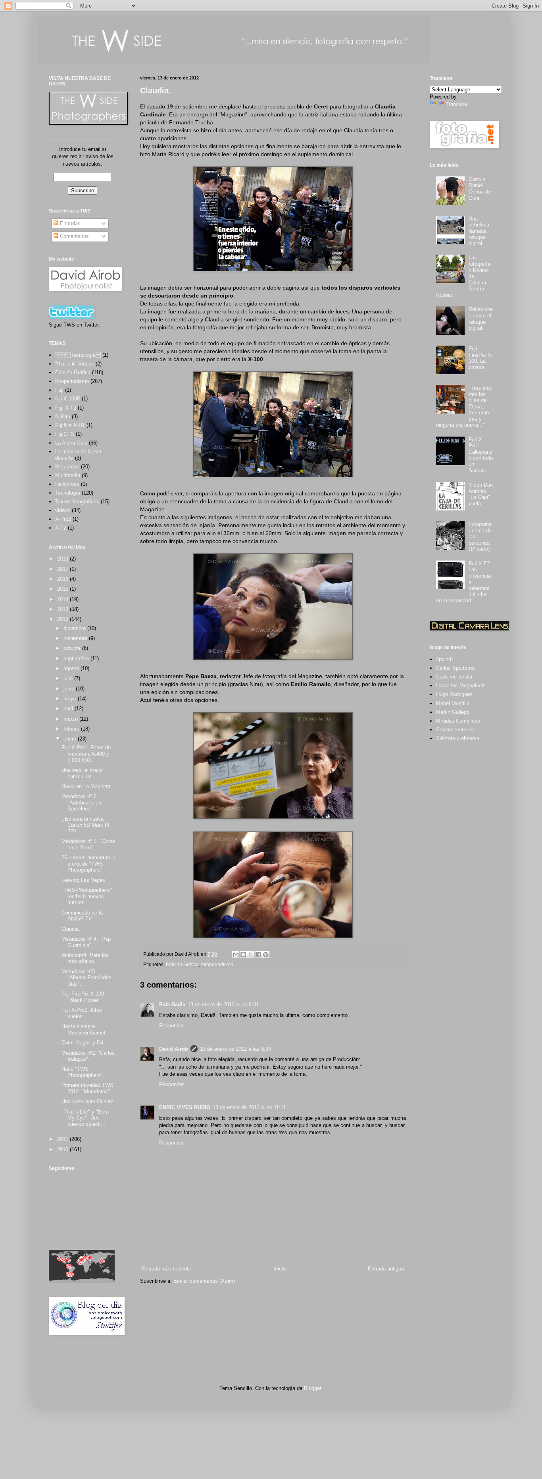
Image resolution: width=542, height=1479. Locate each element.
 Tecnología (78, 355)
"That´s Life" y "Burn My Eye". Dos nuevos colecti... (85, 1118)
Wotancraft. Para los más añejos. (85, 958)
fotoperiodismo (217, 964)
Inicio (279, 1269)
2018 (63, 559)
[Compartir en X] (251, 955)
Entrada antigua (386, 1269)
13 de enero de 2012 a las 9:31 (223, 1004)
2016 (63, 579)
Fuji (59, 390)
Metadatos (67, 467)
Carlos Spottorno (455, 668)
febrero (72, 729)
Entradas (69, 223)
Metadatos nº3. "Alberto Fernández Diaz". (86, 978)
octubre (72, 648)
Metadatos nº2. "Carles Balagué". (88, 1056)
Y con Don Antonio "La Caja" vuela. (481, 494)
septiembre (76, 658)
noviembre (76, 638)
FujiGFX (64, 434)
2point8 (444, 659)
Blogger (312, 1388)
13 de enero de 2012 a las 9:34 (235, 1049)
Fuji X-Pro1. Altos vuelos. (82, 1013)
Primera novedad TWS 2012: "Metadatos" (87, 1088)
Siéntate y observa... (460, 738)
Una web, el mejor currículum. (82, 773)
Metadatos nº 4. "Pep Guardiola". (86, 942)
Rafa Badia (172, 1004)
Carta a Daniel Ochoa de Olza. (480, 188)
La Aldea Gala (71, 443)
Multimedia (67, 475)
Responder (171, 1026)
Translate (456, 104)
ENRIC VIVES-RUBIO (184, 1107)
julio (68, 678)
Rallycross (67, 484)
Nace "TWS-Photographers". (83, 1072)
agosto (72, 668)
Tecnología (67, 493)
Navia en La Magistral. (87, 786)
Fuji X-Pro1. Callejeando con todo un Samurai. (481, 455)
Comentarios (73, 236)
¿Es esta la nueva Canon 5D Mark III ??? (86, 825)
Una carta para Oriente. (88, 1101)
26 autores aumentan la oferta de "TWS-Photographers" (88, 864)
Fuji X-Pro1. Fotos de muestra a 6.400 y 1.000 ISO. (86, 753)
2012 (63, 619)
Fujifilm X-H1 (70, 425)
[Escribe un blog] (243, 955)
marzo (71, 719)
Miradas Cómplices (458, 721)
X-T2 (60, 528)
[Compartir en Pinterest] (266, 955)
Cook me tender (454, 677)
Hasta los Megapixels (461, 685)
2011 (63, 1139)
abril (69, 708)
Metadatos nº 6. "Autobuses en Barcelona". (81, 802)
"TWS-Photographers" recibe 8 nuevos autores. (87, 896)
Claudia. (155, 90)
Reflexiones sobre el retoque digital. (481, 318)
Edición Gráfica (182, 964)
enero (70, 739)
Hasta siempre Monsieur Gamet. (84, 1029)
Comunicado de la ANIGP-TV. (82, 916)
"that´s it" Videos (74, 364)
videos (62, 510)
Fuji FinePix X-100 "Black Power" (83, 997)
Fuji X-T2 (65, 408)
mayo (70, 699)
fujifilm (62, 417)
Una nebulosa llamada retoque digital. (479, 231)
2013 (63, 609)
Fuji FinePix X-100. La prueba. (481, 358)
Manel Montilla (452, 703)
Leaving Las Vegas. (84, 880)
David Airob (173, 1049)
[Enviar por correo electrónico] (236, 955)
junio (69, 689)
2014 (63, 599)
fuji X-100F (67, 399)
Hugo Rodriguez (454, 694)
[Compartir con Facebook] (258, 955)
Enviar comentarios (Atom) (204, 1281)
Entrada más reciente (166, 1269)
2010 (63, 1149)
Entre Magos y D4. (83, 1043)
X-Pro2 (63, 519)
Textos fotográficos (77, 502)
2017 (63, 569)
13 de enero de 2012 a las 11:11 (249, 1107)
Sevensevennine (455, 730)
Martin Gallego (452, 712)
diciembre (75, 628)
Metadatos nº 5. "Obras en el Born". (88, 844)
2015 (63, 589)
